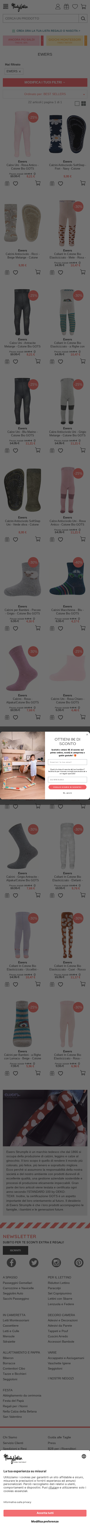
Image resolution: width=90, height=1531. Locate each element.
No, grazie (67, 793)
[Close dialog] (87, 734)
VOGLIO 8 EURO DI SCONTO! (67, 787)
